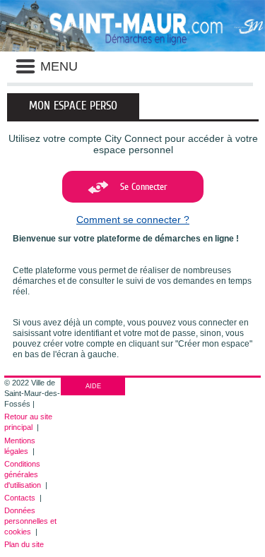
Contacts (19, 497)
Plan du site (24, 544)
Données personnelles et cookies (30, 521)
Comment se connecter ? (132, 219)
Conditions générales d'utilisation (22, 474)
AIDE (93, 386)
